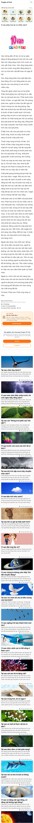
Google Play (17, 345)
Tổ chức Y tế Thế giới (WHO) (8, 306)
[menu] (31, 2)
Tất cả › (31, 8)
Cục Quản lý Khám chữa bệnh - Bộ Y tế (11, 308)
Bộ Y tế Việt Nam (5, 304)
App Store (17, 341)
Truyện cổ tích (6, 2)
